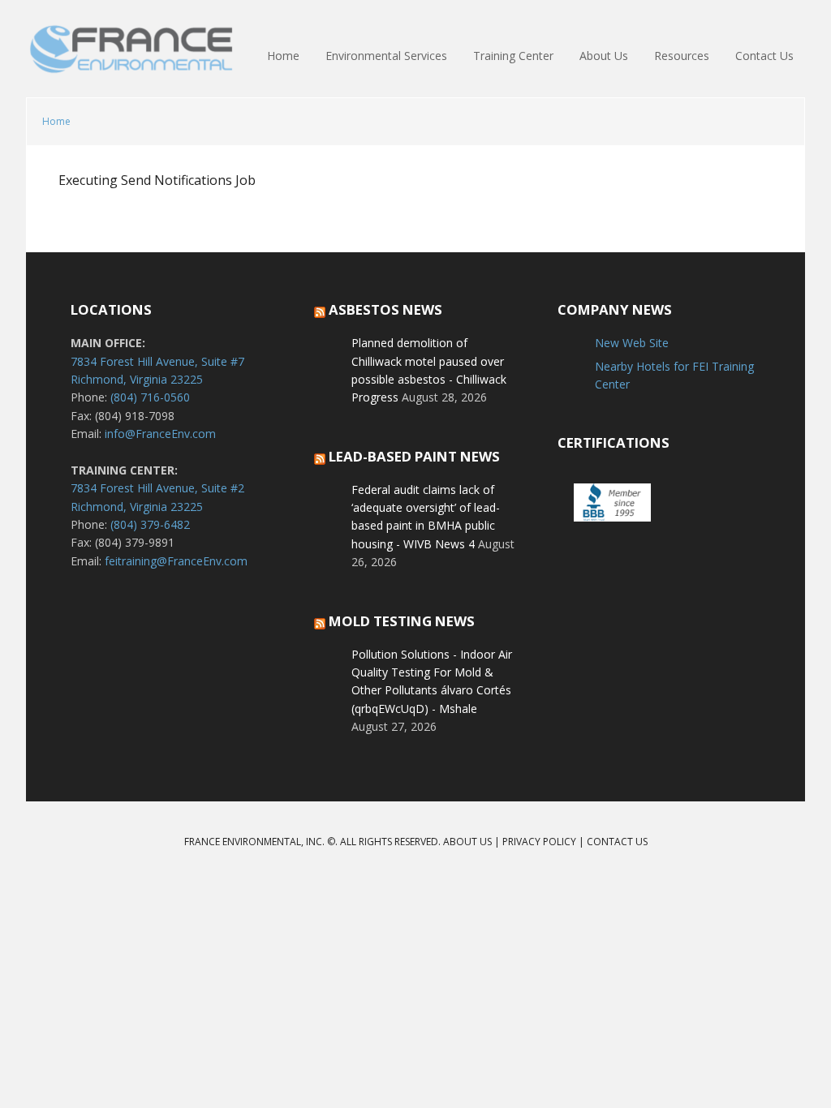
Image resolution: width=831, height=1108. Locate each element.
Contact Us (617, 841)
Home (56, 121)
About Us (467, 841)
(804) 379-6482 (150, 524)
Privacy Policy (539, 841)
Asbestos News (385, 309)
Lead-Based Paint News (414, 456)
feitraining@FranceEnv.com (176, 561)
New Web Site (632, 342)
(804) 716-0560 (150, 397)
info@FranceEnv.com (160, 433)
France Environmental (131, 56)
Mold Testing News (402, 621)
